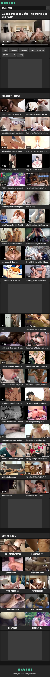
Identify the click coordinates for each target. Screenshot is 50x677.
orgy (21, 54)
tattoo (6, 54)
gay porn (24, 50)
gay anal (41, 50)
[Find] (47, 8)
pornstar (14, 50)
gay (6, 50)
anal (33, 50)
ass (14, 54)
